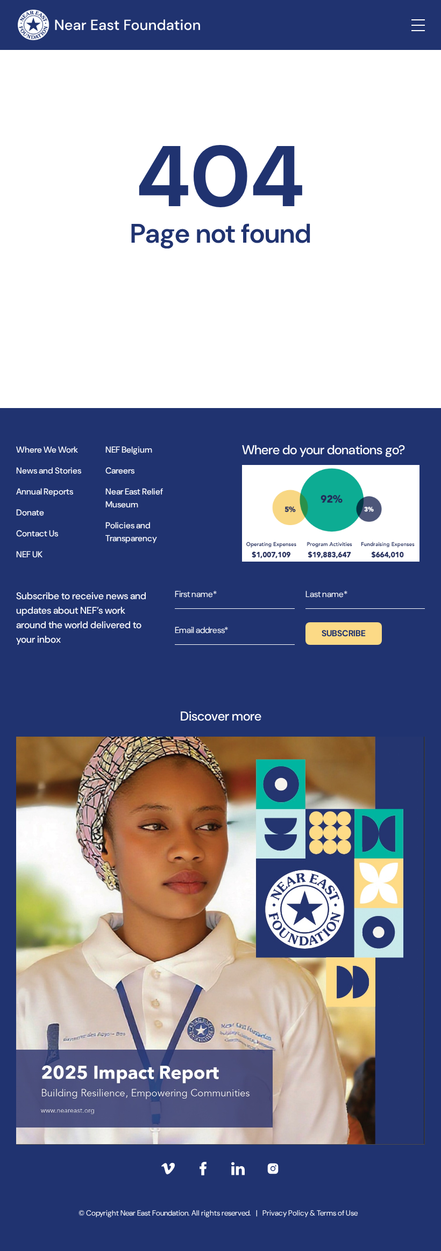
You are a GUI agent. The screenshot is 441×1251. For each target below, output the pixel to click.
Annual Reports (44, 491)
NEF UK (29, 554)
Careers (119, 470)
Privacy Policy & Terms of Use (310, 1213)
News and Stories (48, 470)
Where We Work (47, 449)
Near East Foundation (108, 25)
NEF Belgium (128, 449)
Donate (30, 512)
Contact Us (37, 533)
